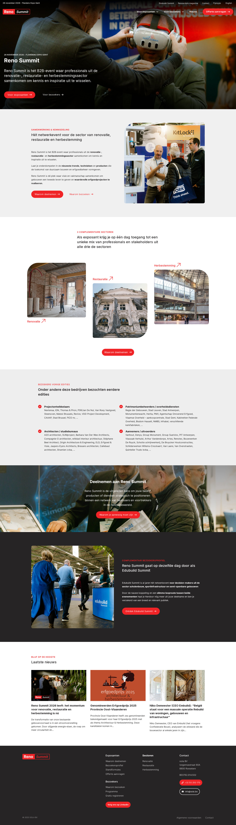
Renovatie (33, 321)
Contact (205, 3)
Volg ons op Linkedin (118, 804)
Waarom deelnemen (45, 194)
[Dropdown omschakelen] (157, 12)
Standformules (113, 769)
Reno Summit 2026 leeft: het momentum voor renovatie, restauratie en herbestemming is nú (58, 709)
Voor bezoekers (172, 11)
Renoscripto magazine (188, 3)
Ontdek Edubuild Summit (139, 611)
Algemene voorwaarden (189, 817)
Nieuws (193, 11)
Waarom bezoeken (79, 194)
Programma (112, 791)
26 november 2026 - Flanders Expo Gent (21, 3)
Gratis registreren (115, 795)
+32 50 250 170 (192, 782)
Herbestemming (164, 265)
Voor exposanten (146, 11)
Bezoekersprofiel (114, 765)
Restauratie (100, 279)
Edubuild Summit (166, 3)
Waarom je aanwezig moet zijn (116, 514)
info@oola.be (191, 791)
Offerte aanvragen (216, 11)
